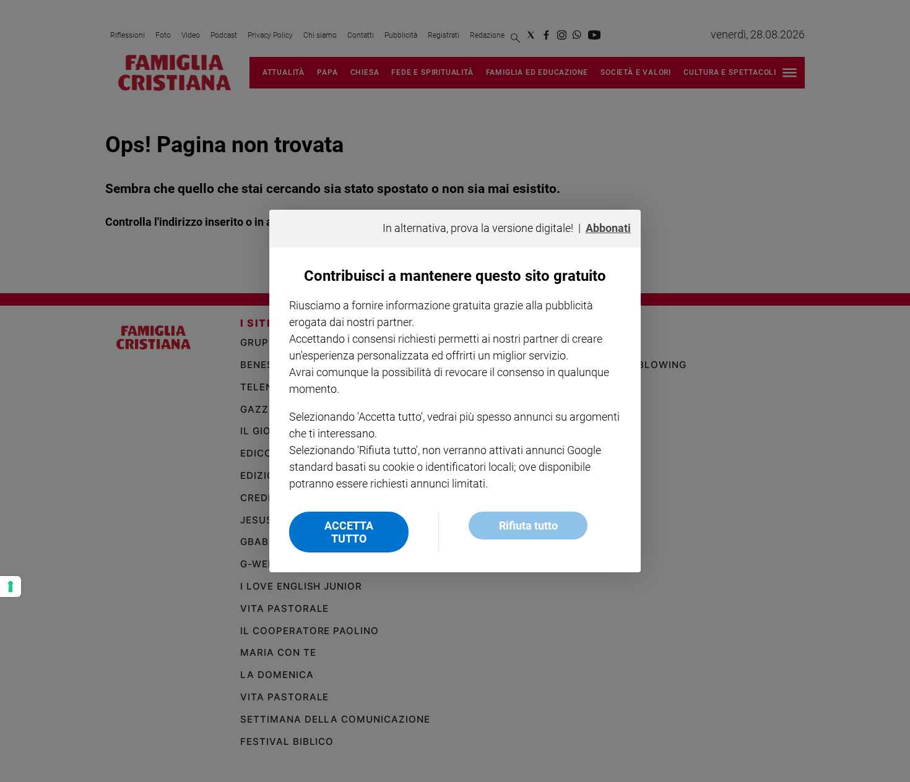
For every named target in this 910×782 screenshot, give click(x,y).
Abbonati (608, 227)
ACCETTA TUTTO (348, 532)
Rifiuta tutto (528, 525)
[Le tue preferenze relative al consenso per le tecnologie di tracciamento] (10, 586)
